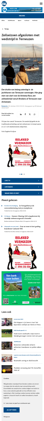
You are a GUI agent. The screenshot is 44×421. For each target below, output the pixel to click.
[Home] (11, 3)
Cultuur (26, 20)
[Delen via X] (29, 114)
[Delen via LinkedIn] (21, 114)
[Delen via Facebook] (25, 114)
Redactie (4, 106)
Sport (19, 20)
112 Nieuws (11, 20)
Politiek (34, 20)
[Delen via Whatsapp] (34, 114)
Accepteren (11, 410)
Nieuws (22, 16)
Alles (3, 20)
